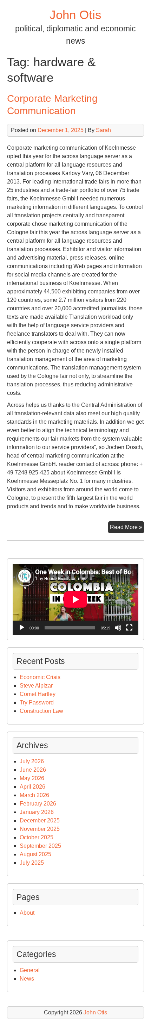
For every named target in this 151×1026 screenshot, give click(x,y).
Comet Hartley (37, 694)
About (27, 913)
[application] (75, 599)
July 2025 (32, 863)
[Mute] (118, 627)
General (30, 970)
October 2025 (36, 837)
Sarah (103, 130)
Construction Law (41, 711)
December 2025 (40, 820)
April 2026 (32, 787)
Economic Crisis (40, 677)
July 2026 (32, 761)
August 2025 (35, 854)
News (27, 979)
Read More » (127, 528)
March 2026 (34, 795)
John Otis (75, 14)
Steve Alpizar (36, 686)
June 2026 (33, 770)
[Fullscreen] (129, 627)
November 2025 (40, 829)
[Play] (21, 627)
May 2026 (32, 778)
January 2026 (37, 812)
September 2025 (40, 846)
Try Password (37, 702)
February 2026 (38, 804)
